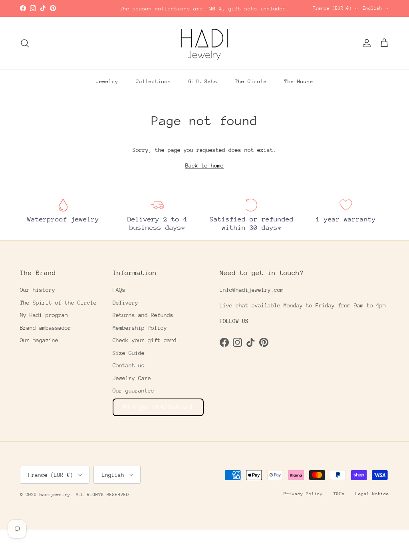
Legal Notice (372, 493)
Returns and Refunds (143, 315)
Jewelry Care (132, 378)
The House (298, 81)
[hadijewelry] (204, 43)
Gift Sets (203, 81)
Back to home (204, 165)
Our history (37, 290)
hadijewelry (55, 494)
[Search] (25, 43)
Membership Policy (140, 328)
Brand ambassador (45, 328)
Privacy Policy (303, 493)
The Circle (251, 81)
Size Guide (129, 353)
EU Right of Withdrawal (158, 407)
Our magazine (39, 340)
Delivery (125, 302)
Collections (153, 81)
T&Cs (339, 493)
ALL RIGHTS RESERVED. (104, 494)
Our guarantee (133, 390)
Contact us (129, 365)
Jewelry (107, 81)
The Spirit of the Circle (58, 302)
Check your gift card (145, 340)
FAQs (119, 290)
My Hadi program (44, 315)
